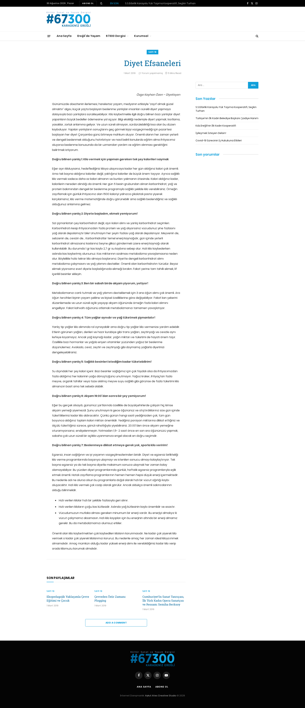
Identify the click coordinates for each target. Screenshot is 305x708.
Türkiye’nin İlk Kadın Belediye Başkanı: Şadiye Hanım (159, 3)
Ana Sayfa (64, 36)
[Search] (256, 36)
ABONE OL (88, 3)
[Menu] (48, 35)
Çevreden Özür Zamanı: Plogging (110, 598)
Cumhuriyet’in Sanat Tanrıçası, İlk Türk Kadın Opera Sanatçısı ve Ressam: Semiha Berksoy (163, 600)
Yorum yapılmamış (152, 73)
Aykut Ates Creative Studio (160, 695)
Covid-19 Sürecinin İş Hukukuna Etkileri (219, 140)
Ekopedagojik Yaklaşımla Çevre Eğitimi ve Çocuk (68, 598)
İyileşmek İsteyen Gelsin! (211, 133)
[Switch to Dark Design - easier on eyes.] (101, 3)
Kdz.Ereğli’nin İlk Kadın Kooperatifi (216, 125)
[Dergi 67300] (69, 19)
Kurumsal (141, 36)
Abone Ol (161, 686)
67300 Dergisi (115, 36)
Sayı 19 (152, 51)
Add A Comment (116, 622)
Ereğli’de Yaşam (88, 36)
